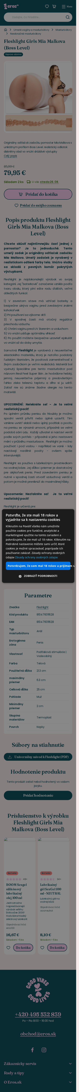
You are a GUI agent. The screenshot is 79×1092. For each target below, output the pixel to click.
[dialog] (38, 546)
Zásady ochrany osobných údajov (36, 557)
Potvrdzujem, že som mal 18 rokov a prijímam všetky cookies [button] (39, 565)
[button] (38, 576)
